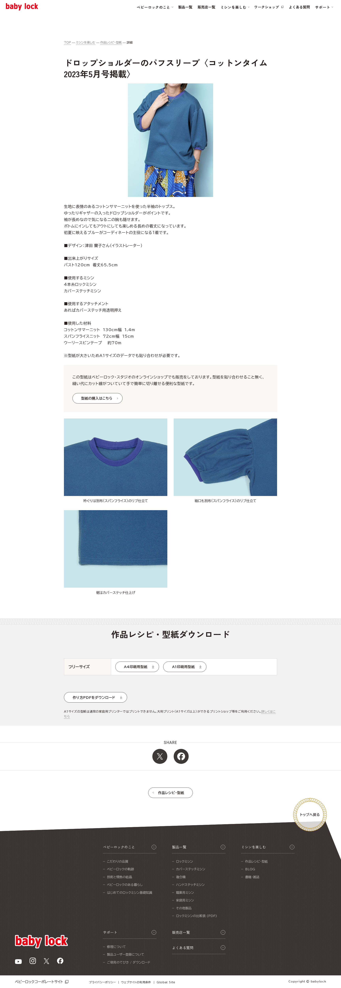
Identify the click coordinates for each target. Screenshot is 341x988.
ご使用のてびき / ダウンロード (128, 962)
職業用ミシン (185, 892)
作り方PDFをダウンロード (94, 697)
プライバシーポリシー (102, 982)
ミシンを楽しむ (85, 42)
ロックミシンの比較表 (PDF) (196, 915)
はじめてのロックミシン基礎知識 (129, 892)
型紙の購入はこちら (96, 398)
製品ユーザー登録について (125, 954)
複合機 (180, 877)
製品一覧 (185, 6)
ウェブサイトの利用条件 (136, 982)
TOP (67, 42)
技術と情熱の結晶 (119, 877)
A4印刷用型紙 (135, 666)
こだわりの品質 (117, 861)
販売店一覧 (206, 6)
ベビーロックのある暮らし (125, 884)
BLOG (250, 869)
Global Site (166, 982)
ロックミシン (184, 861)
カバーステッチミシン (190, 869)
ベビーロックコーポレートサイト (39, 981)
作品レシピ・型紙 (111, 42)
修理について (116, 946)
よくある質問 (299, 6)
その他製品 (184, 908)
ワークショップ (266, 6)
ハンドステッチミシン (190, 884)
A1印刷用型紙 (183, 666)
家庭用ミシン (185, 900)
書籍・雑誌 (252, 877)
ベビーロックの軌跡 (120, 869)
